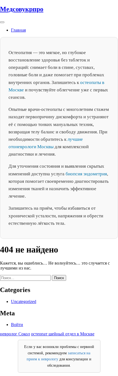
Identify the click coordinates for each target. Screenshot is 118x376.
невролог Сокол (15, 334)
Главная (18, 30)
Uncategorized (23, 301)
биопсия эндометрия (86, 173)
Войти (17, 324)
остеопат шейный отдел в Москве (62, 334)
